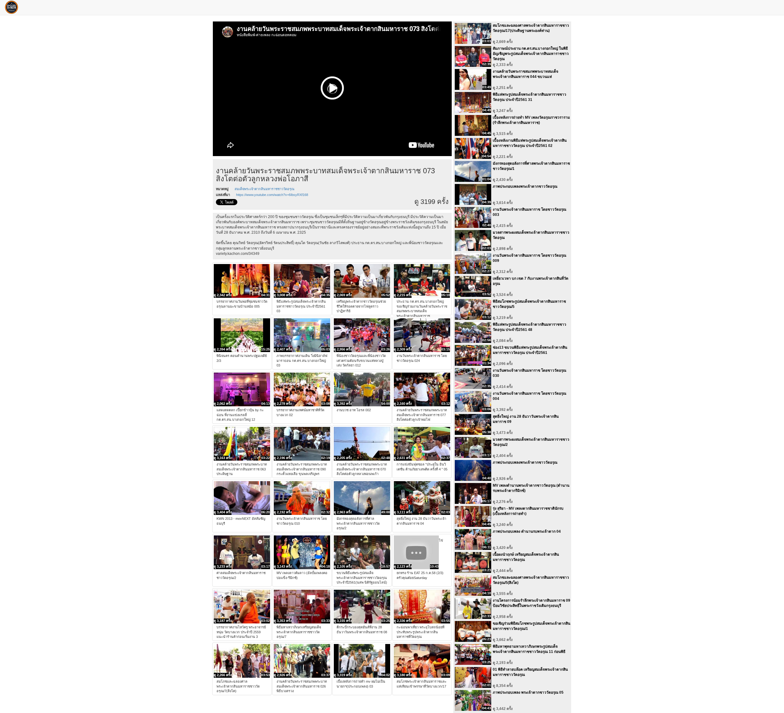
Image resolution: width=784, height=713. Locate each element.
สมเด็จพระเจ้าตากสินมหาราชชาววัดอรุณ (264, 189)
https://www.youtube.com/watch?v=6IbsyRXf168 (272, 195)
